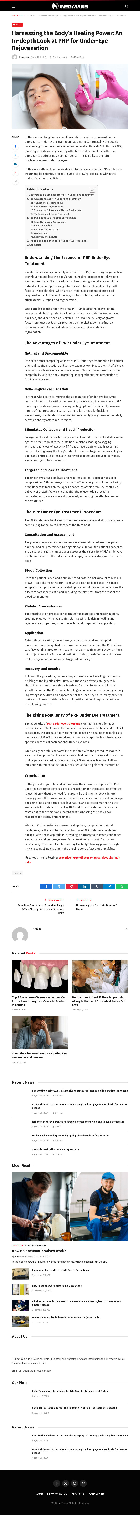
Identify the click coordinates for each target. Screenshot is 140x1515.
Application (40, 233)
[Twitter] (15, 155)
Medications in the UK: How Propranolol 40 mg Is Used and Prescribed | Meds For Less (98, 1001)
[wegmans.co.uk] (70, 6)
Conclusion (35, 244)
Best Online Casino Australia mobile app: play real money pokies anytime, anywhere (80, 1090)
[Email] (15, 181)
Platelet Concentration (46, 229)
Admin (25, 57)
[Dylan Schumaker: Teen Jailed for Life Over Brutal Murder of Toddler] (20, 1395)
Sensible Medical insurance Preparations (55, 1149)
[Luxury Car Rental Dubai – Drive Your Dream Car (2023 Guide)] (20, 1321)
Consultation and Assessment (50, 222)
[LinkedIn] (15, 163)
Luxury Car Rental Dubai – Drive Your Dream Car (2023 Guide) (66, 1317)
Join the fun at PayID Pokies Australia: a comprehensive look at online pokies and (78, 1121)
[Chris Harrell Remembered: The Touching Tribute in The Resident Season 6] (20, 1412)
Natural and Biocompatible (48, 203)
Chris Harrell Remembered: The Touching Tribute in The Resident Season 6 (75, 1408)
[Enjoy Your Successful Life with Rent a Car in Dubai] (20, 1274)
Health (17, 25)
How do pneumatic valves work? (39, 1251)
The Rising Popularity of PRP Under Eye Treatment (58, 240)
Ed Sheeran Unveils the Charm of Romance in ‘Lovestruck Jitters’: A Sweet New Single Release (76, 1303)
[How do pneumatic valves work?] (70, 1206)
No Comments (60, 57)
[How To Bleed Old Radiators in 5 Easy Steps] (20, 1289)
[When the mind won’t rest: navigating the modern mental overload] (40, 1032)
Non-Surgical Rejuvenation (48, 206)
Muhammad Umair (37, 1245)
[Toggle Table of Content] (90, 190)
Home (31, 16)
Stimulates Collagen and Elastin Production (57, 210)
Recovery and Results (45, 237)
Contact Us (97, 1494)
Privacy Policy (57, 1494)
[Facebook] (15, 146)
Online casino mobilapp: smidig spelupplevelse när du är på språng (70, 1135)
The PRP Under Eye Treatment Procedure (53, 218)
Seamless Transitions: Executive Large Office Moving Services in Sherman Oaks (41, 909)
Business (17, 1245)
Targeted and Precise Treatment (51, 214)
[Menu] (14, 6)
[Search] (126, 6)
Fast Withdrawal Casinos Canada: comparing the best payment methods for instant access (79, 1106)
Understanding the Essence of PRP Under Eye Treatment (61, 194)
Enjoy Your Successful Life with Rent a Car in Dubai (60, 1270)
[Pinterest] (15, 172)
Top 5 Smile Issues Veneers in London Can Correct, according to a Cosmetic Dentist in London (39, 1001)
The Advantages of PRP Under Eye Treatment (55, 198)
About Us (78, 1494)
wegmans (63, 1503)
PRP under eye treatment (63, 723)
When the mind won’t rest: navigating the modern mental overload (39, 1055)
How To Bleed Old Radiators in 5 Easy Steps (57, 1285)
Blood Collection (43, 225)
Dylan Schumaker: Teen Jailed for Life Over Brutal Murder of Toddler (71, 1391)
